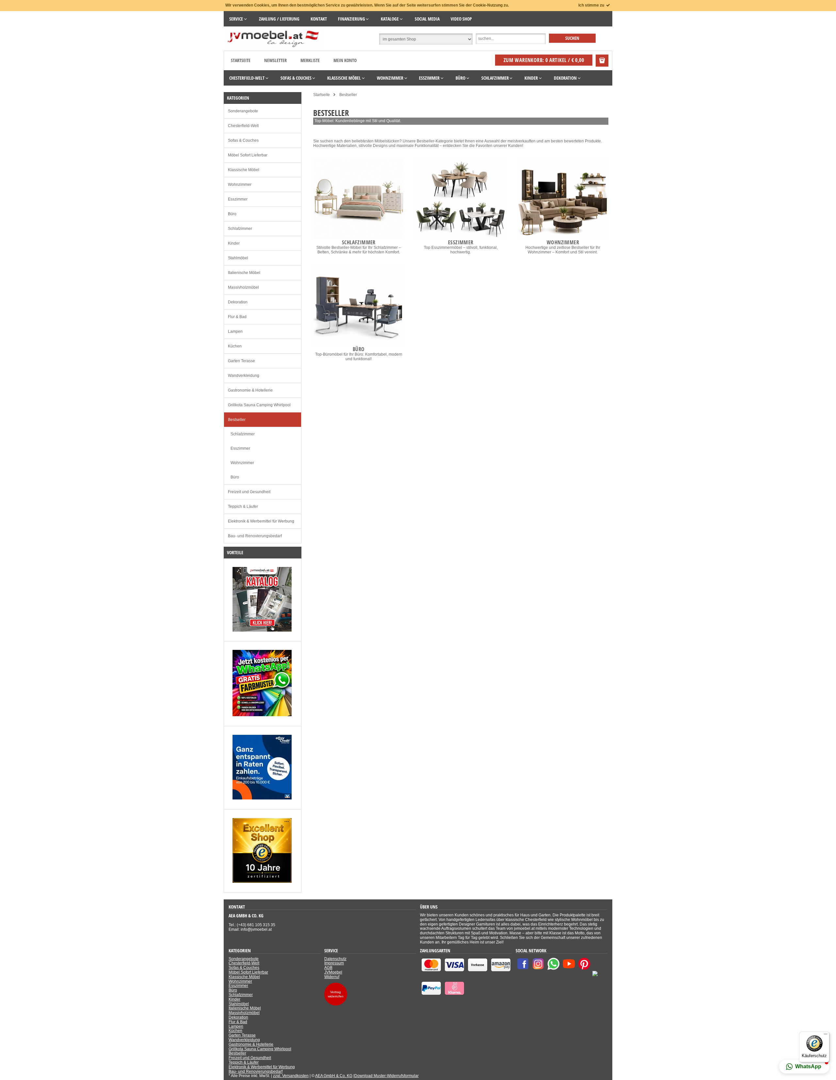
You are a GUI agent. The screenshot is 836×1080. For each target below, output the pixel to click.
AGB (328, 967)
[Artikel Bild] (262, 630)
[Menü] (825, 1036)
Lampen (235, 331)
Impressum (334, 963)
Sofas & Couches (243, 140)
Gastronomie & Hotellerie (250, 390)
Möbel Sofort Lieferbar (247, 155)
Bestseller (237, 419)
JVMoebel (333, 972)
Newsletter (275, 60)
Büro (232, 214)
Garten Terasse (241, 361)
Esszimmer (238, 199)
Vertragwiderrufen (336, 994)
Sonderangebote (243, 111)
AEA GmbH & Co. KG (333, 1075)
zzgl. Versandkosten (291, 1075)
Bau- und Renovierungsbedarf (255, 536)
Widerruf (331, 977)
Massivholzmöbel (243, 287)
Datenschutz (335, 959)
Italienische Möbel (244, 272)
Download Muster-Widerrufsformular (386, 1075)
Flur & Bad (237, 316)
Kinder (234, 243)
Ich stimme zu (591, 5)
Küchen (235, 346)
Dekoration (238, 302)
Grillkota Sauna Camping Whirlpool (259, 405)
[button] (804, 1066)
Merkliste (310, 60)
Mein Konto (345, 60)
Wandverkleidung (243, 375)
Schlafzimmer (240, 228)
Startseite (240, 60)
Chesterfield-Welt (243, 125)
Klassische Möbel (243, 170)
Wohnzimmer (239, 184)
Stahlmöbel (238, 258)
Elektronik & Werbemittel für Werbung (261, 521)
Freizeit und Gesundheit (249, 492)
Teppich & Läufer (243, 506)
